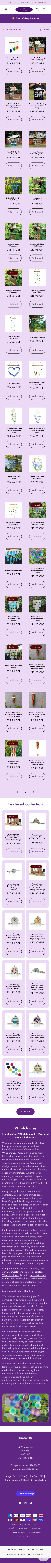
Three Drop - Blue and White (14, 337)
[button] (6, 9)
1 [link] (17, 792)
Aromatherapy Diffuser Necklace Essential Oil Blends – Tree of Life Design (13, 837)
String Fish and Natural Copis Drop (37, 153)
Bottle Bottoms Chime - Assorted (37, 383)
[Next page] (33, 792)
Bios (16, 2)
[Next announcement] (46, 18)
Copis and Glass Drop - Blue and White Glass (37, 430)
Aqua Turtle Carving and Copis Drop (37, 59)
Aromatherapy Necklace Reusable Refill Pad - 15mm (13, 1084)
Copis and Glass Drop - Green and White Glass (14, 430)
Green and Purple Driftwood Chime (37, 524)
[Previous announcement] (5, 18)
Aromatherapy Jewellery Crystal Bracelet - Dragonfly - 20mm (14, 887)
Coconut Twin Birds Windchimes (13, 291)
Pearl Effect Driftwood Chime (13, 667)
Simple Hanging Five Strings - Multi (13, 524)
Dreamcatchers (15, 1271)
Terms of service (34, 1532)
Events (33, 2)
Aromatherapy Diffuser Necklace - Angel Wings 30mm (37, 937)
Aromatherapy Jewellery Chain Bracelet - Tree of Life (37, 837)
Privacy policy (23, 1528)
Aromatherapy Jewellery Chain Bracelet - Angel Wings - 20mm (37, 987)
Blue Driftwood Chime (13, 571)
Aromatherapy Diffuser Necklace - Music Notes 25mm (37, 1036)
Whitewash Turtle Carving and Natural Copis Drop (13, 106)
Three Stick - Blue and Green (37, 477)
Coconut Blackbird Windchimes (37, 245)
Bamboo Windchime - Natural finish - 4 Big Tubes (37, 715)
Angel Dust (24, 1525)
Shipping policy (19, 1532)
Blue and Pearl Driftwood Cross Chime (14, 619)
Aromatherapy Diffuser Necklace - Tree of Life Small (13, 987)
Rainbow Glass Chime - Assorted (14, 59)
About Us (8, 2)
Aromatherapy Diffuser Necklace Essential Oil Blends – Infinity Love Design (37, 887)
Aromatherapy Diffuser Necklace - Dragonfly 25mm (13, 1036)
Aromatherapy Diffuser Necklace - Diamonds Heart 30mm (13, 937)
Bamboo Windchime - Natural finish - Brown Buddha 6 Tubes (13, 715)
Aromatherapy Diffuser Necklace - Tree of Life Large (37, 1084)
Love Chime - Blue (14, 383)
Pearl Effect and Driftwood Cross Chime (37, 619)
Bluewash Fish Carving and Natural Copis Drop (37, 106)
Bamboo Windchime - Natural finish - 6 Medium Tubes (37, 763)
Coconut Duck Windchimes (13, 245)
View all (25, 1111)
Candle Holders (37, 1278)
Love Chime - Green (37, 337)
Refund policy (36, 1528)
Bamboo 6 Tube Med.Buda (14, 763)
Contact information (27, 1537)
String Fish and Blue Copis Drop (13, 199)
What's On (42, 2)
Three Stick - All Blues (13, 477)
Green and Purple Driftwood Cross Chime (37, 571)
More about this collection (17, 1291)
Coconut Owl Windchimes (37, 199)
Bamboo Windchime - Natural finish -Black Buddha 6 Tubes (37, 667)
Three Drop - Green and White (37, 291)
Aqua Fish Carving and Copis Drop (14, 153)
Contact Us (24, 2)
